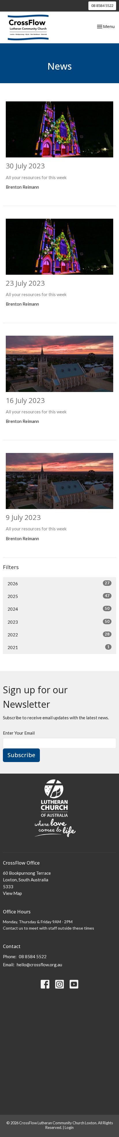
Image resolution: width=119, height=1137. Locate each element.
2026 (58, 583)
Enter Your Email (19, 732)
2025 (58, 596)
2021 (58, 647)
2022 (58, 634)
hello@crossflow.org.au (39, 964)
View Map (12, 893)
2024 (58, 609)
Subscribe (21, 755)
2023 (58, 622)
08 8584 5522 (102, 5)
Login (69, 1127)
